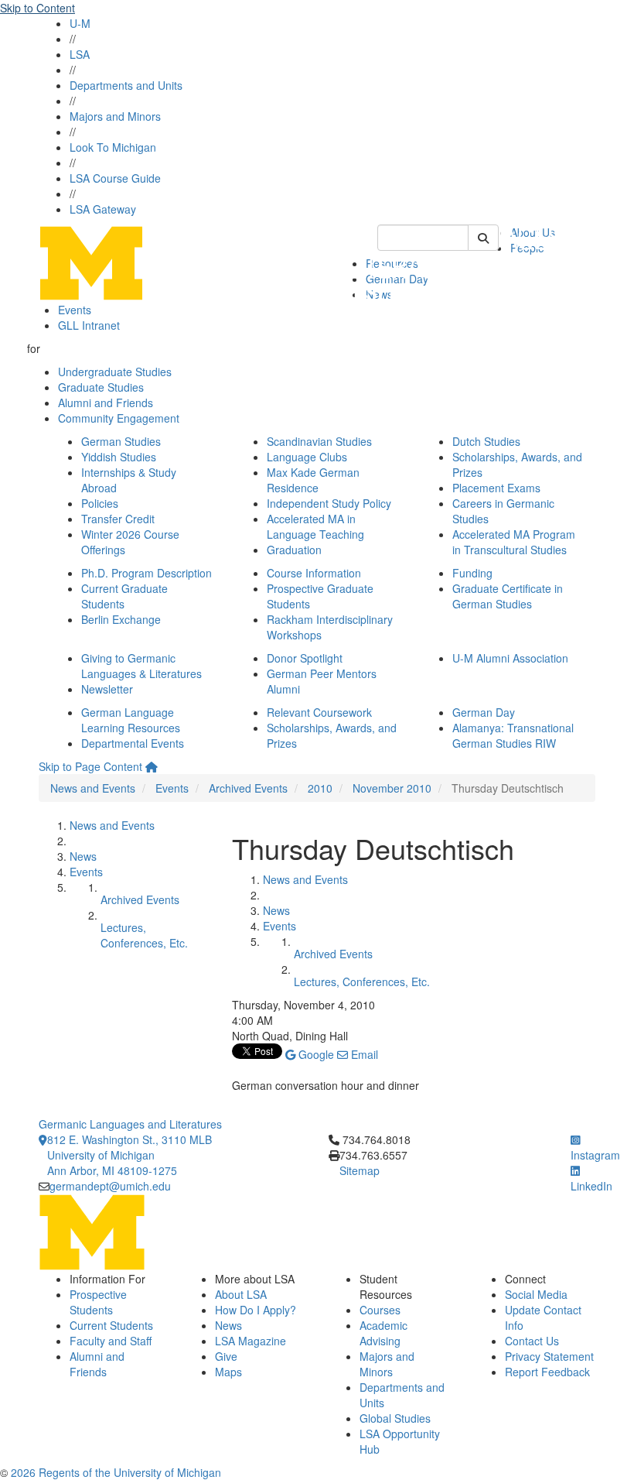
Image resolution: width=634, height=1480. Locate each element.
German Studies (121, 441)
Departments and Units (126, 85)
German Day (483, 712)
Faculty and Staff (111, 1340)
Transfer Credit (118, 518)
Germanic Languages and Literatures (130, 1124)
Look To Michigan (113, 147)
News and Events (92, 788)
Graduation (294, 549)
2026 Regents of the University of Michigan (116, 1472)
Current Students (111, 1325)
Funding (472, 573)
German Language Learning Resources (130, 719)
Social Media (536, 1294)
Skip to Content (37, 7)
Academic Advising (383, 1332)
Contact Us (532, 1340)
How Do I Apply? (255, 1309)
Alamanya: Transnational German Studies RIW (513, 735)
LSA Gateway (103, 209)
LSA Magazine (250, 1340)
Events (74, 309)
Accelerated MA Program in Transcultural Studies (513, 541)
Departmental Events (132, 743)
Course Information (314, 573)
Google (314, 1054)
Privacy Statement (549, 1356)
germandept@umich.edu (110, 1186)
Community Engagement (118, 418)
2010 (320, 788)
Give (226, 1356)
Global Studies (395, 1418)
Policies (99, 503)
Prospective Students (98, 1301)
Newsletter (107, 689)
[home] (151, 766)
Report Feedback (547, 1371)
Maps (228, 1371)
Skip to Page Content (90, 766)
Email (363, 1054)
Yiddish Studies (118, 456)
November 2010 (392, 788)
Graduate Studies (101, 387)
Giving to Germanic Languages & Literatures (141, 665)
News (83, 856)
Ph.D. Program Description (146, 573)
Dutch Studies (486, 441)
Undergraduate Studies (115, 371)
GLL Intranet (89, 325)
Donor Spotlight (305, 658)
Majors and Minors (115, 116)
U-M (80, 23)
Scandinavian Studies (319, 441)
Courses (380, 1309)
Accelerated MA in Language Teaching (315, 526)
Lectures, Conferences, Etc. (144, 935)
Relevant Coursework (319, 712)
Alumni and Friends (105, 402)
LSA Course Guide (115, 178)
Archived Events (248, 788)
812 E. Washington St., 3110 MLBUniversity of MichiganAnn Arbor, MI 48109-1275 (129, 1155)
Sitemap (359, 1170)
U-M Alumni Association (510, 658)
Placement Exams (496, 487)
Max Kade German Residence (313, 479)
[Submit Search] (483, 237)
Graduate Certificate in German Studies (507, 596)
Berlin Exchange (121, 619)
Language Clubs (307, 456)
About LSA (241, 1294)
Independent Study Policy (329, 503)
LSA (80, 54)
